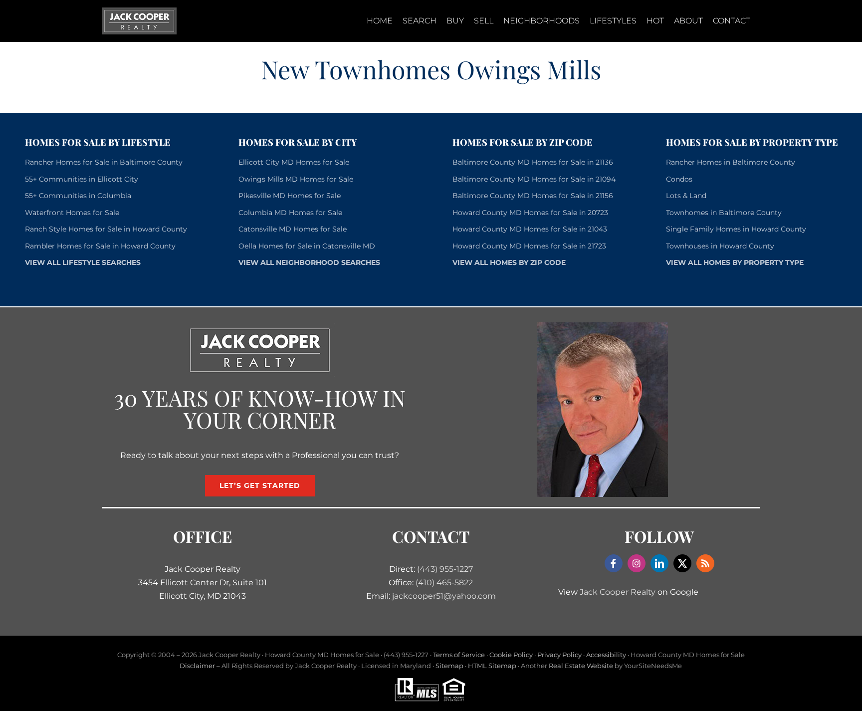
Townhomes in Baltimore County (724, 212)
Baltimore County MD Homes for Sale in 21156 (532, 195)
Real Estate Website (581, 666)
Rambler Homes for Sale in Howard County (100, 245)
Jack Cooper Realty (617, 592)
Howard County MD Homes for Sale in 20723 (530, 212)
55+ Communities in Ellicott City (81, 179)
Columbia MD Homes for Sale (290, 212)
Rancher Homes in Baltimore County (730, 162)
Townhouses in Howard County (720, 245)
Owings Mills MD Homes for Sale (295, 179)
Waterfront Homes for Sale (72, 212)
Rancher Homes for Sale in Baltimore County (104, 162)
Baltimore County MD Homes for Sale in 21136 (532, 162)
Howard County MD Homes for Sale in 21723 (529, 245)
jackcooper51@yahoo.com (444, 596)
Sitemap (449, 666)
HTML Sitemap (492, 666)
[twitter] (682, 563)
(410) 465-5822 (444, 582)
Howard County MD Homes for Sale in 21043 (529, 229)
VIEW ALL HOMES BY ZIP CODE (509, 262)
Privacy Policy (559, 655)
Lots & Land (686, 195)
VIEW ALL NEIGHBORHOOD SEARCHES (309, 262)
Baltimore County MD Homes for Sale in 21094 (534, 179)
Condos (679, 179)
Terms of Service (459, 655)
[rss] (705, 563)
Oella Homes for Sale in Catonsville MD (306, 245)
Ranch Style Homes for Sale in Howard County (106, 229)
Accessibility (606, 655)
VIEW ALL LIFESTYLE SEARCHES (83, 262)
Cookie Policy (511, 655)
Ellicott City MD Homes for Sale (293, 162)
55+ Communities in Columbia (78, 195)
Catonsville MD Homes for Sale (292, 229)
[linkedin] (659, 563)
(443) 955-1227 (445, 569)
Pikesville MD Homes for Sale (289, 195)
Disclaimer (197, 666)
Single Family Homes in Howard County (736, 229)
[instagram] (637, 563)
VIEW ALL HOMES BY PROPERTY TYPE (735, 262)
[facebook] (614, 563)
